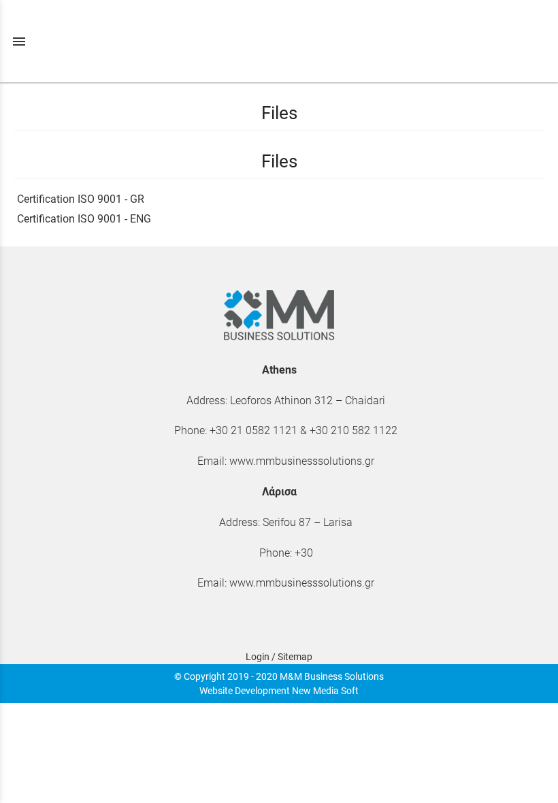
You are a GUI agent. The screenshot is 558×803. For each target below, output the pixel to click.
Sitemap (295, 656)
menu (19, 41)
